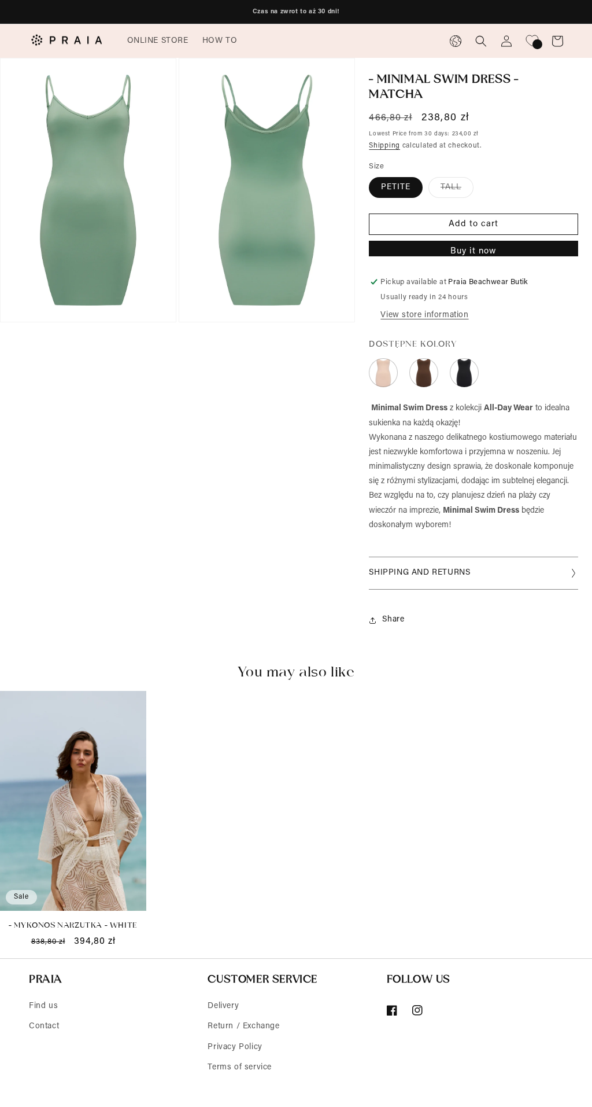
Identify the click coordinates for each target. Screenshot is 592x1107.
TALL (457, 190)
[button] (157, 41)
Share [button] (393, 620)
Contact (44, 1027)
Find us (43, 1006)
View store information (424, 315)
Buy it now (473, 251)
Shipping (384, 145)
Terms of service (240, 1068)
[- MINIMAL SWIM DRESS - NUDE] (383, 372)
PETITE (395, 187)
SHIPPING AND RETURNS (419, 573)
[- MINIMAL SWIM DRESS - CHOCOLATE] (423, 372)
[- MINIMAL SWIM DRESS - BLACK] (464, 372)
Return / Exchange (243, 1027)
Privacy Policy (235, 1047)
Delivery (223, 1006)
